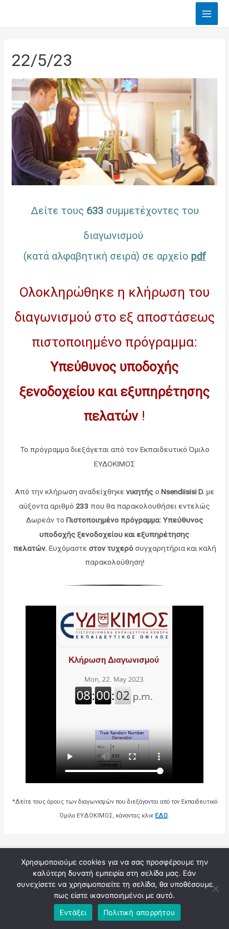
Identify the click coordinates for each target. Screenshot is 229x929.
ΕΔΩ (161, 815)
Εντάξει (73, 912)
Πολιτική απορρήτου (139, 912)
